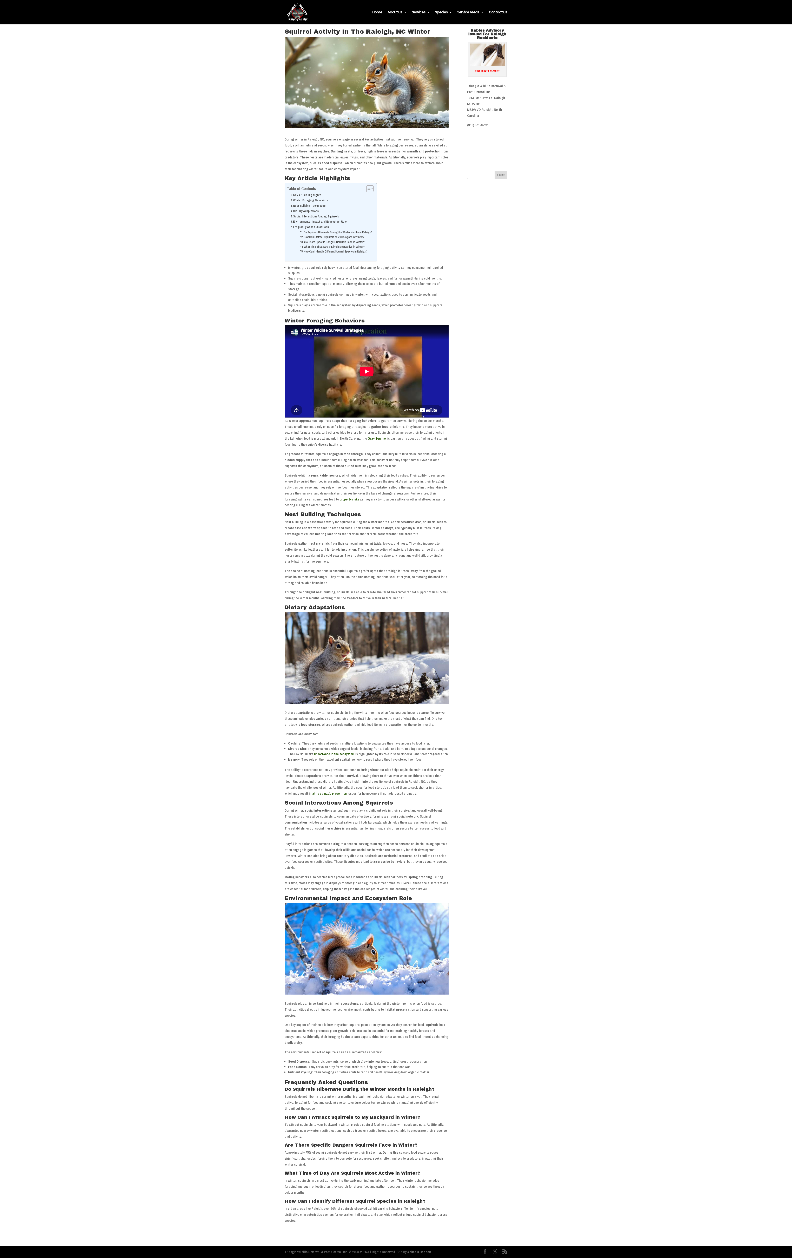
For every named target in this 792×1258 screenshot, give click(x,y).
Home (377, 13)
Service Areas (468, 13)
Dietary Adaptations (306, 211)
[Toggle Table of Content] (367, 188)
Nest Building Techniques (309, 205)
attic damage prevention (329, 793)
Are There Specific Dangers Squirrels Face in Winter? (334, 242)
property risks (349, 499)
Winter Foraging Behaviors (310, 200)
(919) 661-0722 (477, 125)
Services (418, 13)
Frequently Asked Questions (311, 227)
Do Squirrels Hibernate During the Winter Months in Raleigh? (338, 232)
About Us (395, 13)
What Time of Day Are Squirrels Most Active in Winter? (334, 247)
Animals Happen (419, 1251)
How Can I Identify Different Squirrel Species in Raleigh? (336, 251)
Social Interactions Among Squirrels (316, 216)
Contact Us (498, 13)
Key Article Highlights (307, 195)
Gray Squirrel (377, 438)
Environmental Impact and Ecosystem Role (320, 221)
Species (441, 13)
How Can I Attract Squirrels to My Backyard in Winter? (334, 237)
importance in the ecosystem (334, 754)
